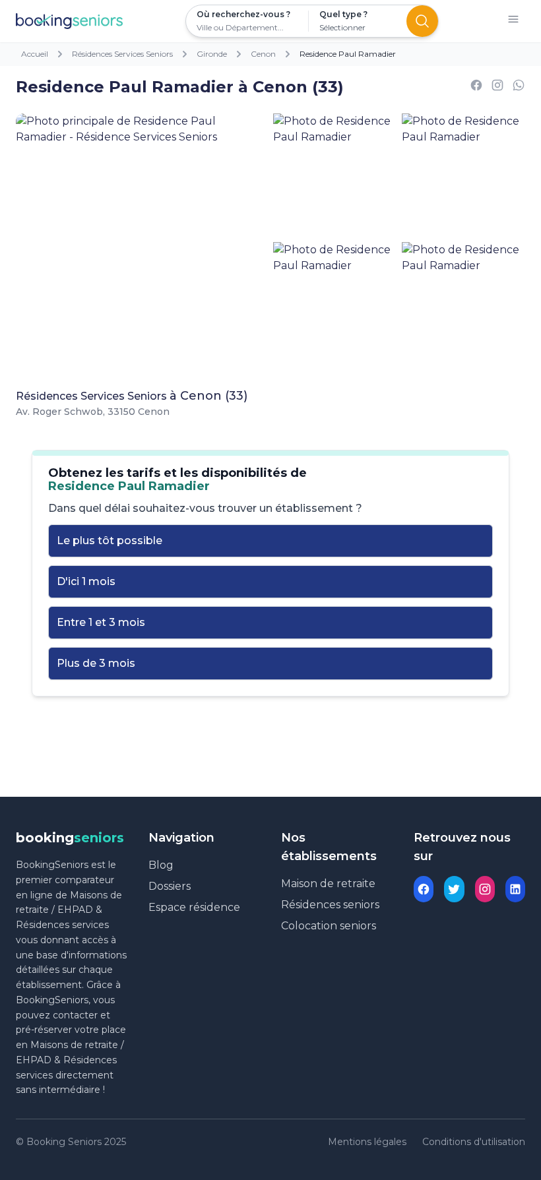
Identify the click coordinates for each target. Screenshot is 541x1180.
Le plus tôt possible (109, 540)
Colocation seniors (328, 925)
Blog (161, 865)
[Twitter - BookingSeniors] (454, 889)
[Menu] (513, 21)
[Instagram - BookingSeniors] (485, 889)
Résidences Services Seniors (122, 54)
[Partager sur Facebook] (476, 87)
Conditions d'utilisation (473, 1142)
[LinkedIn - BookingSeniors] (515, 889)
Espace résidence (194, 907)
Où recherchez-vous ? (243, 14)
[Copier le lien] (497, 87)
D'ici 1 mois (86, 581)
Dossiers (169, 886)
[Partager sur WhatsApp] (518, 87)
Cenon (263, 54)
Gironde (212, 54)
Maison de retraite (328, 883)
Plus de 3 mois (96, 663)
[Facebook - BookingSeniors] (423, 889)
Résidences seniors (330, 904)
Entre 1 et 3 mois (101, 622)
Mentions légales (367, 1142)
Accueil (34, 54)
